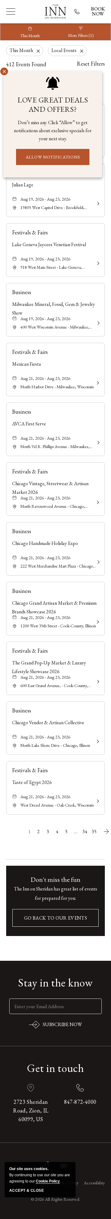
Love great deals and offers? (53, 104)
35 (94, 831)
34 (84, 831)
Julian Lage (22, 184)
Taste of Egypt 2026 (32, 782)
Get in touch (55, 1068)
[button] (55, 918)
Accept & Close (26, 1190)
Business (21, 292)
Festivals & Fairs (30, 232)
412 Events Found (26, 64)
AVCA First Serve (29, 423)
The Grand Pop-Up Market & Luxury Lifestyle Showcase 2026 (49, 667)
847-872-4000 (80, 1101)
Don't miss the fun (55, 879)
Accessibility (94, 1183)
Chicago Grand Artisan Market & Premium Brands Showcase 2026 (54, 607)
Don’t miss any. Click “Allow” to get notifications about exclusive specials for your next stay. (53, 130)
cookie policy (48, 1181)
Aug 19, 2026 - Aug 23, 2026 (45, 199)
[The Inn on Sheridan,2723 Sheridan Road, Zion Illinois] (55, 11)
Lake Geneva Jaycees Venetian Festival (49, 244)
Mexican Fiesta (26, 364)
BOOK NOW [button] (98, 11)
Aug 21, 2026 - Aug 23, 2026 (45, 378)
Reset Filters (91, 63)
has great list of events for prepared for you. (55, 893)
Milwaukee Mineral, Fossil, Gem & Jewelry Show (53, 308)
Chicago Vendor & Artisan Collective (48, 722)
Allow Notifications (53, 157)
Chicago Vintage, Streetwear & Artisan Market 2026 (50, 487)
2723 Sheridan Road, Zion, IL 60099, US (31, 1110)
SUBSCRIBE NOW (55, 1025)
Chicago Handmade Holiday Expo (45, 543)
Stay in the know (55, 982)
